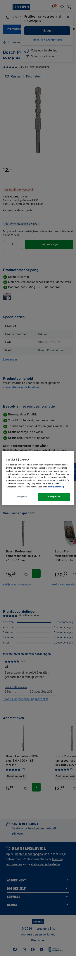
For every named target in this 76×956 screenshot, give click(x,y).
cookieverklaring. (56, 487)
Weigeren (22, 497)
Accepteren (54, 497)
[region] (38, 478)
